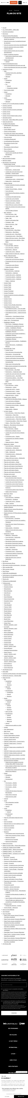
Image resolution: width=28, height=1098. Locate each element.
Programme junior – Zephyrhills (13, 551)
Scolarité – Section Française (11, 889)
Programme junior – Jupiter (12, 391)
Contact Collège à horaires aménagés (13, 873)
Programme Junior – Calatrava (13, 279)
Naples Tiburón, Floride (10, 427)
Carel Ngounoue (8, 665)
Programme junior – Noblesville (13, 454)
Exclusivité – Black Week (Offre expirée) (13, 119)
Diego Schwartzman (9, 599)
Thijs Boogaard (8, 605)
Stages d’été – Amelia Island (12, 181)
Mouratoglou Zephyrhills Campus (13, 543)
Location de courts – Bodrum (12, 251)
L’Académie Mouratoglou (9, 123)
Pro (6, 84)
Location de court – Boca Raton (13, 234)
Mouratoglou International (9, 162)
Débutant (7, 76)
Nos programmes (13, 1028)
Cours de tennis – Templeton (12, 518)
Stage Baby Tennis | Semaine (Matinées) (14, 932)
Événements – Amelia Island (12, 169)
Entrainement (8, 779)
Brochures (5, 33)
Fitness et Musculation (10, 131)
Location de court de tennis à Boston (14, 259)
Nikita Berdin (7, 588)
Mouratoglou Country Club (10, 143)
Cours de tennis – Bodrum (12, 247)
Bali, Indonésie (7, 212)
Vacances (9, 685)
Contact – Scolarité (9, 863)
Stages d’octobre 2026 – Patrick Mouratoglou (14, 845)
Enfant (5, 92)
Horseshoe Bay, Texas (9, 348)
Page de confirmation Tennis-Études (13, 879)
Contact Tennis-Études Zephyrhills (13, 304)
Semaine (9, 707)
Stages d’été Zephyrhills (11, 555)
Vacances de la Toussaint (11, 839)
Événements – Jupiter (11, 387)
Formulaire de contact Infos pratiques (13, 133)
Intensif (7, 61)
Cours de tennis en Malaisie (12, 401)
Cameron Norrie (8, 584)
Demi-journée (8, 711)
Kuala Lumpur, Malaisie (10, 397)
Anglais (6, 727)
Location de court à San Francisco (13, 482)
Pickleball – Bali (9, 222)
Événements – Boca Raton (12, 232)
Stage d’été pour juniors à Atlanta (13, 204)
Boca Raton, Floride (9, 228)
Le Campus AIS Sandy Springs (13, 196)
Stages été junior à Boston (12, 267)
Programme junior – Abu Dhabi (13, 375)
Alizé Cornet (7, 603)
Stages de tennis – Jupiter (12, 395)
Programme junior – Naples (12, 436)
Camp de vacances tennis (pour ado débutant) (15, 45)
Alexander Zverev (8, 601)
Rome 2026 (5, 671)
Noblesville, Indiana (9, 444)
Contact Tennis (6, 111)
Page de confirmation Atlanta (12, 200)
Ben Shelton (7, 595)
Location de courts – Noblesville (13, 450)
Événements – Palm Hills (11, 415)
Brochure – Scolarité (9, 857)
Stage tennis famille (9, 825)
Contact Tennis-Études (10, 877)
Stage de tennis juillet (10, 796)
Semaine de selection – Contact (13, 905)
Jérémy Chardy (7, 638)
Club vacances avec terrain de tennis (14, 833)
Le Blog (13, 1053)
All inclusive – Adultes (11, 783)
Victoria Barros (8, 663)
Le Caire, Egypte (8, 411)
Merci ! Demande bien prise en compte (15, 135)
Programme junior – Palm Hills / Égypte (15, 419)
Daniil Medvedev (8, 597)
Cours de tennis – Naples (11, 428)
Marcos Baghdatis (8, 632)
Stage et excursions (7, 843)
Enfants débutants (8, 60)
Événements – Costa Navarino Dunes (14, 316)
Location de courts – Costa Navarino (14, 318)
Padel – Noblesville (10, 452)
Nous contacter (8, 149)
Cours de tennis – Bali (11, 214)
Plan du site (6, 579)
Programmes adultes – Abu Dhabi (14, 378)
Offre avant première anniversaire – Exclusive (14, 565)
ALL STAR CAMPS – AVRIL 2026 (11, 29)
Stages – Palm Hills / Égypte (12, 423)
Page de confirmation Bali (11, 220)
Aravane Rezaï (7, 642)
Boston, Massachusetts (10, 255)
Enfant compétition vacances (11, 54)
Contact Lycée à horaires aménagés (13, 875)
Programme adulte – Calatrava (13, 277)
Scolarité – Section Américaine (12, 887)
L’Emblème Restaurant (10, 139)
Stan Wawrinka (8, 615)
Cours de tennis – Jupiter (11, 385)
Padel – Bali (8, 218)
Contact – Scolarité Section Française (13, 867)
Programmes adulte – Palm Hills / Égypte (16, 421)
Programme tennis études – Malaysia (14, 405)
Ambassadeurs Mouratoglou (11, 125)
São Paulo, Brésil (8, 493)
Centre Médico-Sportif (9, 129)
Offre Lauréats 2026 (7, 567)
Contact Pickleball (7, 107)
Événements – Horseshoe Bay (13, 354)
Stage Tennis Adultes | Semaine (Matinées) (14, 938)
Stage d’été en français (11, 794)
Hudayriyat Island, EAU (10, 368)
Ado (5, 679)
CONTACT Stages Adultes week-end (13, 753)
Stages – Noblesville (10, 456)
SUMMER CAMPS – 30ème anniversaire (13, 849)
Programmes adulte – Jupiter (12, 393)
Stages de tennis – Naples (12, 442)
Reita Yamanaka (8, 591)
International (13, 1047)
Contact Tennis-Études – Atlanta (13, 189)
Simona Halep (7, 640)
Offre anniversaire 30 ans (9, 563)
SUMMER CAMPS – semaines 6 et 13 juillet (14, 853)
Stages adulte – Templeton (12, 528)
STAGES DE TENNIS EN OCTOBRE (11, 847)
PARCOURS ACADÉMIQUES (10, 573)
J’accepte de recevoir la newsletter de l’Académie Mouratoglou (13, 989)
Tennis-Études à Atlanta (11, 210)
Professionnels (6, 583)
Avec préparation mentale (12, 802)
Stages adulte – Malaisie (11, 409)
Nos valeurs (13, 1034)
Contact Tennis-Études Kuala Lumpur (12, 115)
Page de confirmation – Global (11, 462)
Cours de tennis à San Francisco (13, 478)
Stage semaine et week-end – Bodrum (14, 253)
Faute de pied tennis (8, 121)
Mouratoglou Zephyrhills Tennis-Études (15, 545)
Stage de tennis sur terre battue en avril (14, 823)
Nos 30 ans (5, 561)
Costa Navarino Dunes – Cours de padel (15, 308)
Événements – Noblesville (12, 448)
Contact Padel (7, 283)
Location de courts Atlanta (12, 198)
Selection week (8, 904)
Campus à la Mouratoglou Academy (13, 861)
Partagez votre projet (9, 474)
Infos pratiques (13, 1066)
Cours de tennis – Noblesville (12, 446)
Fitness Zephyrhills (10, 539)
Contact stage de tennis (10, 739)
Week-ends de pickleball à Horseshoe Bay (15, 366)
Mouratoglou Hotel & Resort (11, 147)
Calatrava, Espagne (9, 269)
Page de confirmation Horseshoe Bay (14, 358)
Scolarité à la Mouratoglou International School (14, 673)
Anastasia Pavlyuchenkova (10, 650)
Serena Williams (8, 648)
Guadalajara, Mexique (9, 322)
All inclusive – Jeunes (10, 787)
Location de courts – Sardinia (12, 501)
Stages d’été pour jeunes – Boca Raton (15, 238)
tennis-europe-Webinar (8, 909)
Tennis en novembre (9, 827)
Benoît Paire (7, 619)
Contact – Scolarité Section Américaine (14, 865)
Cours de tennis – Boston (11, 257)
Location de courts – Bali (11, 216)
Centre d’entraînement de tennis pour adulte (15, 67)
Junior (5, 98)
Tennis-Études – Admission (11, 907)
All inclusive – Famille (11, 785)
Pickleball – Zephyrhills (11, 549)
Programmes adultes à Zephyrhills (14, 553)
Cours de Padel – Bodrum (11, 245)
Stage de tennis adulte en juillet (13, 725)
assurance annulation (8, 31)
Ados (5, 71)
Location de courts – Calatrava (13, 275)
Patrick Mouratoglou (9, 151)
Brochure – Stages (8, 733)
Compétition (8, 80)
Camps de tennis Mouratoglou (10, 35)
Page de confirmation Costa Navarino (13, 466)
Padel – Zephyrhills (10, 547)
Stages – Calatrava (10, 281)
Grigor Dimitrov (8, 636)
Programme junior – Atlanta (12, 202)
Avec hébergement (8, 729)
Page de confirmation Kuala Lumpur (13, 468)
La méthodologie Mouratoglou (11, 141)
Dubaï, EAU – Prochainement (11, 320)
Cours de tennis (9, 191)
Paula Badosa (7, 613)
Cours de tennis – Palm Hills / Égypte (14, 413)
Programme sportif (9, 885)
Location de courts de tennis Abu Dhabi (15, 373)
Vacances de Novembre (11, 841)
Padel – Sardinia (9, 503)
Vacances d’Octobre (10, 837)
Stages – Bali (8, 226)
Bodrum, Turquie (8, 244)
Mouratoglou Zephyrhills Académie (14, 541)
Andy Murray (7, 593)
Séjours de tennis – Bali (11, 224)
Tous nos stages (7, 913)
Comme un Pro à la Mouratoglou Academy (13, 103)
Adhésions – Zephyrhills (11, 535)
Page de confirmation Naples (11, 470)
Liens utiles (13, 1060)
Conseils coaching (7, 105)
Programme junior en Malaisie (13, 403)
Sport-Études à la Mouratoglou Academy (15, 898)
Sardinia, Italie (7, 495)
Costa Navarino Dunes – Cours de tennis (15, 310)
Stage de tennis (6, 677)
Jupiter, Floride (8, 383)
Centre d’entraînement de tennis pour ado (14, 65)
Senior (5, 819)
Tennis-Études (6, 855)
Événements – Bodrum (11, 249)
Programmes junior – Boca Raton (13, 236)
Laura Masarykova (8, 621)
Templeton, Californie (9, 516)
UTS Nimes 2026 (7, 943)
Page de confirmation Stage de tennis (13, 817)
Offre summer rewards (8, 569)
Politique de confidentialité (9, 581)
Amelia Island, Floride (9, 164)
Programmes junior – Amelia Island (14, 179)
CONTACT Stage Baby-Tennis (11, 737)
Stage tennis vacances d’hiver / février (15, 835)
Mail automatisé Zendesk (9, 158)
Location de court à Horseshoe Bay (14, 356)
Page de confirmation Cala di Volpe (12, 464)
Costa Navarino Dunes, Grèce (11, 307)
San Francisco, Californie (10, 476)
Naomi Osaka (7, 630)
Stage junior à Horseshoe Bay (12, 364)
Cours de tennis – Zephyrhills (12, 537)
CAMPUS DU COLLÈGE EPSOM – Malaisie (16, 399)
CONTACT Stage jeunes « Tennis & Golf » (14, 741)
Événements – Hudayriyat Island (13, 371)
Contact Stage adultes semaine (12, 735)
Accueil (10, 10)
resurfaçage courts (7, 669)
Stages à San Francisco (11, 491)
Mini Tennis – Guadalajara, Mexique (14, 324)
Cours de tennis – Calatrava (12, 271)
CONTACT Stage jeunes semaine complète (14, 751)
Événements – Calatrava (11, 273)
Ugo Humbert (7, 617)
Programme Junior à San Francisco (14, 484)
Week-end (9, 721)
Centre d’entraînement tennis (10, 63)
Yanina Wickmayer (8, 634)
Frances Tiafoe (7, 607)
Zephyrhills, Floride (9, 533)
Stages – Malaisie (9, 407)
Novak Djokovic (8, 611)
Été (5, 781)
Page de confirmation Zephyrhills (12, 472)
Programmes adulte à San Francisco (14, 489)
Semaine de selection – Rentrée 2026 (12, 675)
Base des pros (7, 127)
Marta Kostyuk (8, 609)
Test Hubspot (6, 911)
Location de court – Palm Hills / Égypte (15, 417)
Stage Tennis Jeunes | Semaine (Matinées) (14, 919)
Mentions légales (7, 160)
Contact (7, 145)
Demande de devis (7, 117)
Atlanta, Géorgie (8, 183)
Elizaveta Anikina (8, 586)
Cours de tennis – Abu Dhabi (12, 369)
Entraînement (8, 690)
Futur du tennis (8, 137)
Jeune (5, 800)
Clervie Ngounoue (8, 667)
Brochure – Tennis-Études (10, 859)
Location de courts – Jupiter (12, 389)
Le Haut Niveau (13, 1041)
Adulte (5, 78)
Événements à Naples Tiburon (13, 430)
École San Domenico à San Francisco (14, 480)
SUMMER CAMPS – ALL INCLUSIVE (12, 851)
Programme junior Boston (12, 265)
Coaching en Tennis (7, 69)
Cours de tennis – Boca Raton (12, 230)
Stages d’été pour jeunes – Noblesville (15, 458)
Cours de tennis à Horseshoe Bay (13, 352)
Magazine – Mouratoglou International (13, 425)
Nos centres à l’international (11, 460)
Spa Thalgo (7, 156)
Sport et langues (8, 821)
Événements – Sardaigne (11, 499)
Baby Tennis (7, 731)
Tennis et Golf (7, 829)
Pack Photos (6, 571)
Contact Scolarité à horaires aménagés (12, 109)
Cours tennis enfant (9, 90)
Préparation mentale (12, 88)
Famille (7, 789)
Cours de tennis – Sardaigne (12, 497)
